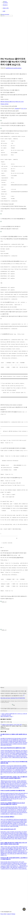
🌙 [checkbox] (24, 909)
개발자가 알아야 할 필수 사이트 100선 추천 (12, 724)
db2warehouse (18, 68)
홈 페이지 (5, 4)
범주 (4, 11)
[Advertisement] (6, 36)
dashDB (7, 68)
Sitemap (13, 913)
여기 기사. (23, 108)
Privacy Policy (4, 913)
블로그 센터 (6, 8)
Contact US (9, 913)
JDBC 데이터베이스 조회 (6, 716)
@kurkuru (17, 108)
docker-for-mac (12, 68)
